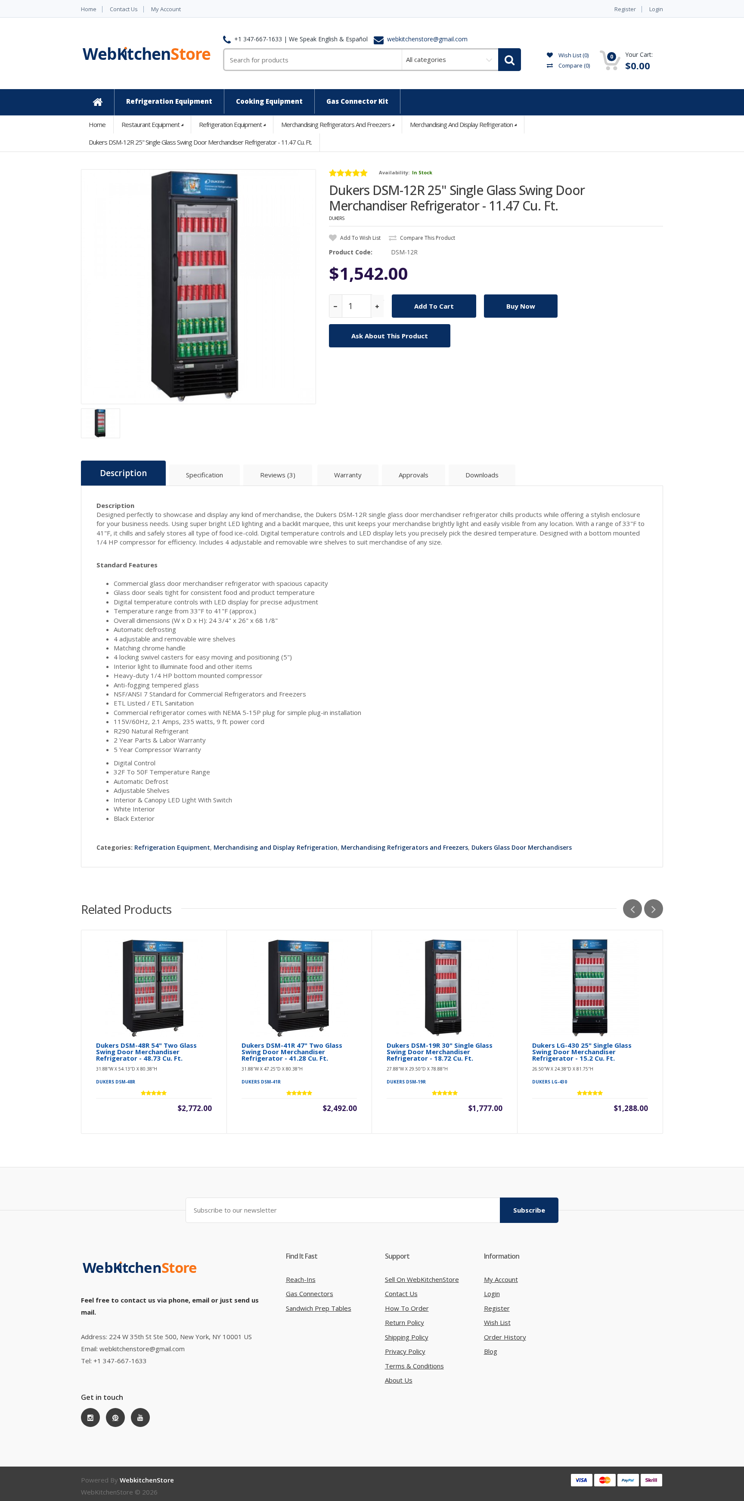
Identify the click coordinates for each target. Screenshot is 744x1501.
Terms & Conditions (414, 1366)
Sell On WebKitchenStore (422, 1279)
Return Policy (404, 1322)
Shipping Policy (406, 1337)
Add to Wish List (360, 237)
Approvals (413, 474)
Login (656, 9)
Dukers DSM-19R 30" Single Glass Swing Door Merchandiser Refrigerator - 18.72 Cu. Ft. (440, 1052)
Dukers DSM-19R (406, 1082)
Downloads (482, 474)
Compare (573, 65)
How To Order (407, 1308)
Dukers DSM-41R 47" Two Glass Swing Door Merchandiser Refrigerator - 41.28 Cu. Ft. (292, 1052)
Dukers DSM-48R (115, 1082)
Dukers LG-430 (549, 1082)
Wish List (497, 1322)
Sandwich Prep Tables (318, 1308)
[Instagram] (90, 1417)
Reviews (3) (277, 474)
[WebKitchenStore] (141, 1276)
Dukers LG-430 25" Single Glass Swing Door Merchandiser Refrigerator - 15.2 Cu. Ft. (582, 1052)
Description (123, 473)
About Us (398, 1380)
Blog (490, 1351)
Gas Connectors (309, 1293)
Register (625, 9)
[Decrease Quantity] (335, 306)
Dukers (336, 218)
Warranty (348, 474)
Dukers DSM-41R (261, 1082)
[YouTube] (140, 1417)
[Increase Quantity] (377, 306)
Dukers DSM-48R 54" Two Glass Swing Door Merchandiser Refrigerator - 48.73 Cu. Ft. (146, 1052)
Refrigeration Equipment (230, 124)
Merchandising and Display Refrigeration (461, 124)
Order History (505, 1337)
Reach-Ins (301, 1279)
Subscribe (529, 1210)
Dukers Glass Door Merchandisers (521, 847)
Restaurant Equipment (150, 124)
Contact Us (124, 9)
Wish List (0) (573, 55)
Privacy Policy (405, 1351)
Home (88, 9)
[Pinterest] (115, 1417)
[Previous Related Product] (632, 908)
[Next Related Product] (653, 908)
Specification (204, 474)
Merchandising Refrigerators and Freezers (336, 124)
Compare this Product (427, 237)
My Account (166, 9)
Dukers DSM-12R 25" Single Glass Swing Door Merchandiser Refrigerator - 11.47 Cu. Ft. (200, 142)
